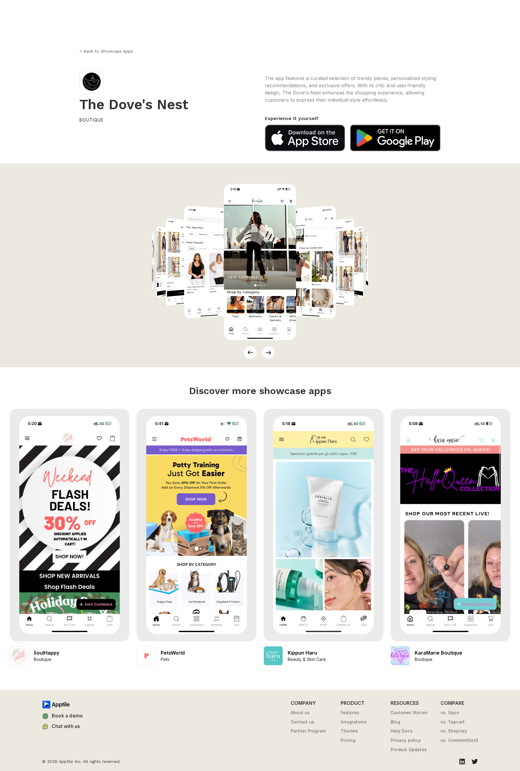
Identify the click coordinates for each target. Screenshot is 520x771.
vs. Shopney (454, 731)
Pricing (348, 740)
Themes (349, 731)
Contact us (302, 722)
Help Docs (402, 731)
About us (300, 712)
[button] (250, 352)
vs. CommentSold (459, 740)
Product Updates (409, 749)
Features (350, 712)
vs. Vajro (450, 712)
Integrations (354, 722)
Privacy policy (406, 740)
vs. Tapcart (453, 722)
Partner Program (308, 731)
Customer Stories (409, 712)
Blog (395, 722)
